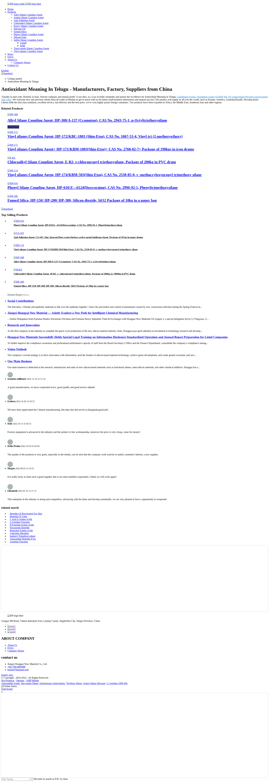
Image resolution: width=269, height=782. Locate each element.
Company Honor (22, 62)
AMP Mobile (32, 680)
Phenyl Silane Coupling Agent (29, 34)
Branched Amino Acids (21, 530)
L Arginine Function (20, 522)
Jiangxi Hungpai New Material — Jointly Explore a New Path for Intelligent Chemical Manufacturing (72, 312)
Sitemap (20, 680)
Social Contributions (20, 300)
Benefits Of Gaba (18, 516)
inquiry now (7, 675)
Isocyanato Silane (29, 683)
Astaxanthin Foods (10, 683)
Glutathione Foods (186, 96)
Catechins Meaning (19, 533)
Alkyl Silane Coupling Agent (28, 14)
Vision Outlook (17, 349)
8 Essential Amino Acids (22, 525)
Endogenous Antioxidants (52, 683)
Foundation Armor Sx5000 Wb (211, 96)
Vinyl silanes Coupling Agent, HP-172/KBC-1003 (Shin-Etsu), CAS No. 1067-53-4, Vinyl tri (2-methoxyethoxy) (95, 136)
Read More (13, 127)
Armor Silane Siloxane (94, 683)
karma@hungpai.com (18, 669)
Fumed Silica (20, 31)
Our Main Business (19, 361)
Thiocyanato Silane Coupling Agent (31, 48)
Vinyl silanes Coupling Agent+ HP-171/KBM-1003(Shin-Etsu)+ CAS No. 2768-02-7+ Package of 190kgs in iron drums (100, 149)
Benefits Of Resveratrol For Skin (26, 513)
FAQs (10, 57)
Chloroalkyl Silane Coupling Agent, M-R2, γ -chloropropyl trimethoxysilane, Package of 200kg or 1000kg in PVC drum (74, 274)
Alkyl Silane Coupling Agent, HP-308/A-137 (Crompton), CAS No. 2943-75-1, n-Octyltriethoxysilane (87, 120)
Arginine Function (19, 541)
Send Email (7, 689)
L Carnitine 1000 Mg (117, 683)
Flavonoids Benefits (19, 527)
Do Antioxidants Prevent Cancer (244, 96)
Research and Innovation (23, 325)
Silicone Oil (19, 28)
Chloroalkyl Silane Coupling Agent (31, 23)
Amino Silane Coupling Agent (29, 17)
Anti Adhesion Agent (24, 20)
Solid (22, 45)
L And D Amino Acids (21, 519)
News (10, 54)
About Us (12, 59)
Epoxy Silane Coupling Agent (28, 26)
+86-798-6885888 (16, 666)
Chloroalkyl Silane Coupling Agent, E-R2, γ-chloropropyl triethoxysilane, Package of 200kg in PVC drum (91, 162)
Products (11, 12)
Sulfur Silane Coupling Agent (28, 40)
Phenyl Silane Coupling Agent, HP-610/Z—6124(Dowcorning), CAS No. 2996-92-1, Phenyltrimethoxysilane (92, 187)
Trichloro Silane (74, 683)
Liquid (23, 42)
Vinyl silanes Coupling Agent (28, 51)
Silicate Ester (20, 37)
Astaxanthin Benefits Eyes (23, 539)
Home (10, 9)
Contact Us (13, 65)
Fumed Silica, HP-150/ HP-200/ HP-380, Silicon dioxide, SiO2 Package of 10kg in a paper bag (82, 200)
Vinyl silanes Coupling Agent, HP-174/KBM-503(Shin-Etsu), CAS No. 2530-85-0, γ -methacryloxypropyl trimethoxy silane (104, 175)
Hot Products (7, 680)
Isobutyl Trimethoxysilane (22, 536)
